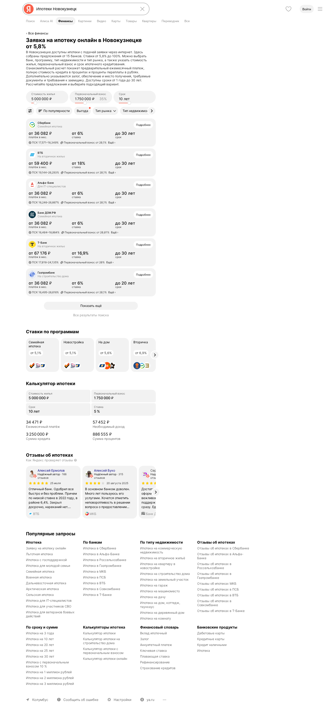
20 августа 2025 (117, 483)
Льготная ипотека (39, 554)
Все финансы (38, 33)
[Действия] (155, 40)
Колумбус (40, 700)
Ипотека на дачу (153, 597)
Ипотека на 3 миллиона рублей (50, 684)
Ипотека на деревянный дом (162, 612)
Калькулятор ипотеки (99, 633)
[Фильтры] (30, 111)
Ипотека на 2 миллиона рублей (50, 678)
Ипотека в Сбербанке (99, 548)
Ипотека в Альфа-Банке (101, 554)
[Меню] (320, 8)
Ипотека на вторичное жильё (162, 558)
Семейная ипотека (40, 571)
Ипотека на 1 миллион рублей (49, 672)
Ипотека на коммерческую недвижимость (161, 550)
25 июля (55, 483)
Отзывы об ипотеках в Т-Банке (221, 611)
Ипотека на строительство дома (165, 574)
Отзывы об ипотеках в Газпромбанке (214, 576)
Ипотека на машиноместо (160, 591)
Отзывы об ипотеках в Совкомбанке (214, 603)
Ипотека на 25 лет (40, 650)
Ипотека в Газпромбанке (102, 565)
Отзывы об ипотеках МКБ (216, 583)
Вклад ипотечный (153, 633)
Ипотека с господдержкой (46, 560)
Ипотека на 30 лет (40, 656)
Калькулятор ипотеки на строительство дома (102, 641)
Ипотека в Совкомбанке (101, 589)
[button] (54, 111)
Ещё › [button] (111, 142)
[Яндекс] (29, 9)
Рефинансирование (155, 662)
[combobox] (85, 9)
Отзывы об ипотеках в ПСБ (218, 589)
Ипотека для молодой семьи (48, 565)
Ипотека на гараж (154, 585)
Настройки (122, 700)
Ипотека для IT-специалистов (49, 600)
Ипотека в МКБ (94, 571)
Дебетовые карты (211, 633)
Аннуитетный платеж (156, 645)
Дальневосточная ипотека (46, 583)
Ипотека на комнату (155, 618)
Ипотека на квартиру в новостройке (158, 566)
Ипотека (203, 650)
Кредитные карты (210, 639)
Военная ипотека (39, 577)
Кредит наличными (211, 645)
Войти (306, 9)
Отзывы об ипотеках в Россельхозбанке (214, 566)
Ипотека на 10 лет (40, 639)
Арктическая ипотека (42, 589)
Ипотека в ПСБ (94, 577)
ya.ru (150, 700)
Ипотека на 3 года (40, 633)
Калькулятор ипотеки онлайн (105, 658)
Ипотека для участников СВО (48, 606)
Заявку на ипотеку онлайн (46, 548)
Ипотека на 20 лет (40, 645)
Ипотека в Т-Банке (97, 595)
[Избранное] (288, 9)
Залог (144, 639)
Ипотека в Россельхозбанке (104, 560)
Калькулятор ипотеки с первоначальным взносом (103, 651)
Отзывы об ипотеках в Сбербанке (223, 548)
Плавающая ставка (155, 656)
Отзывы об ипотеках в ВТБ (217, 595)
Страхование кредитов (157, 668)
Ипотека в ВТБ (94, 583)
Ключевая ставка (153, 650)
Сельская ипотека (40, 595)
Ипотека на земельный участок (164, 579)
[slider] (35, 103)
